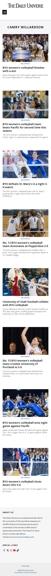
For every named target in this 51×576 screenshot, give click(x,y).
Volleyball (25, 63)
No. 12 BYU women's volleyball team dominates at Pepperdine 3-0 (25, 244)
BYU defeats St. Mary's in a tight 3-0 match (25, 185)
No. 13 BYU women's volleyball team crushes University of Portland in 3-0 (22, 364)
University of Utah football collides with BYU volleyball (25, 303)
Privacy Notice (18, 572)
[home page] (25, 6)
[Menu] (4, 12)
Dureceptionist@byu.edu (23, 537)
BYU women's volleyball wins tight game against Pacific (25, 424)
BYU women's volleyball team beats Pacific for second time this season (24, 127)
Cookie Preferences (30, 572)
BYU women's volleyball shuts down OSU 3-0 (22, 483)
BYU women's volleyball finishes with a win (23, 69)
